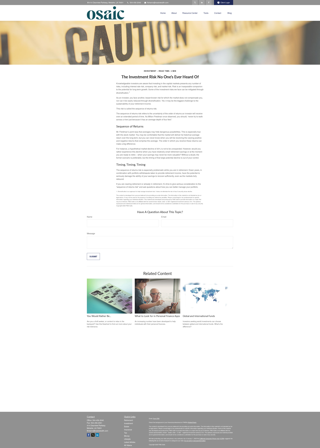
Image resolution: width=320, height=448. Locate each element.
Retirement (128, 420)
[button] (163, 12)
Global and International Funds (199, 316)
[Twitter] (195, 2)
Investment (128, 423)
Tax (125, 432)
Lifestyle (127, 439)
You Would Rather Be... (99, 316)
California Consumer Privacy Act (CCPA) (212, 438)
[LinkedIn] (202, 2)
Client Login (225, 2)
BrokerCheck (192, 422)
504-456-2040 (135, 2)
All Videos (128, 445)
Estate (126, 426)
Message (91, 233)
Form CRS (156, 418)
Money (127, 436)
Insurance (128, 429)
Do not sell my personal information (195, 441)
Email (163, 216)
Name (89, 216)
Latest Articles (129, 442)
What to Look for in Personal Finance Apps (157, 316)
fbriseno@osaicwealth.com (157, 2)
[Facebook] (209, 2)
